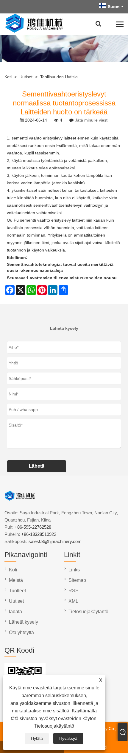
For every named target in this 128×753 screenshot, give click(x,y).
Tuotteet (17, 590)
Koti (8, 76)
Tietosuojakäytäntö (54, 726)
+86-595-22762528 (33, 527)
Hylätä (37, 738)
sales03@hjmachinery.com (55, 541)
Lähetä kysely (23, 622)
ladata (15, 611)
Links (74, 569)
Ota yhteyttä (21, 632)
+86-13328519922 (38, 534)
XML (73, 601)
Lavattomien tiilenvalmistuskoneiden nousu (72, 277)
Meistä (16, 580)
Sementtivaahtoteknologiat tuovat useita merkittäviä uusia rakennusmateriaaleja (60, 267)
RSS (73, 590)
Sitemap (77, 580)
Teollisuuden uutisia (59, 76)
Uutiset (25, 76)
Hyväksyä (68, 738)
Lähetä (36, 466)
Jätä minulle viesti (91, 120)
